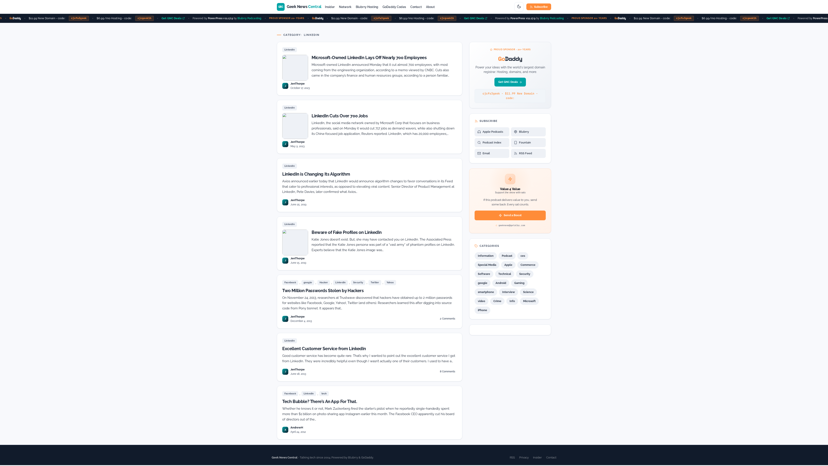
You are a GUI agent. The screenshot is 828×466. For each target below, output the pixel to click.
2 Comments (447, 319)
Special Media (487, 264)
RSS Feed (525, 153)
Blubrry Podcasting (243, 18)
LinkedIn (289, 49)
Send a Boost (513, 215)
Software (484, 274)
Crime (497, 301)
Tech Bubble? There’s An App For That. (319, 401)
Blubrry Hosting (367, 7)
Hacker (324, 282)
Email (486, 153)
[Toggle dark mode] (519, 7)
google (308, 282)
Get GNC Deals (165, 18)
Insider (330, 7)
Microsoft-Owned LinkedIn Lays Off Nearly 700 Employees (369, 57)
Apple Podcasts (493, 131)
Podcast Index (492, 142)
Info (512, 301)
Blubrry (524, 131)
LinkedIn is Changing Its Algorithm (316, 174)
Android (501, 283)
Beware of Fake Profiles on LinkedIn (347, 232)
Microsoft (529, 301)
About (430, 7)
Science (528, 292)
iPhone (482, 310)
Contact (416, 7)
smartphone (486, 292)
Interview (508, 292)
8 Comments (447, 372)
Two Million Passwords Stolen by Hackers (323, 290)
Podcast (507, 255)
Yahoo (390, 282)
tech (324, 393)
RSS (512, 457)
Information (486, 255)
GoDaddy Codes (394, 7)
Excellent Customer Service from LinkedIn (324, 348)
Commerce (528, 264)
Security (358, 282)
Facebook (290, 282)
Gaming (519, 283)
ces (523, 255)
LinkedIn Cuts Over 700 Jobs (340, 115)
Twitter (375, 282)
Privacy (524, 457)
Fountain (525, 142)
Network (345, 7)
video (481, 301)
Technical (504, 274)
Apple (508, 264)
